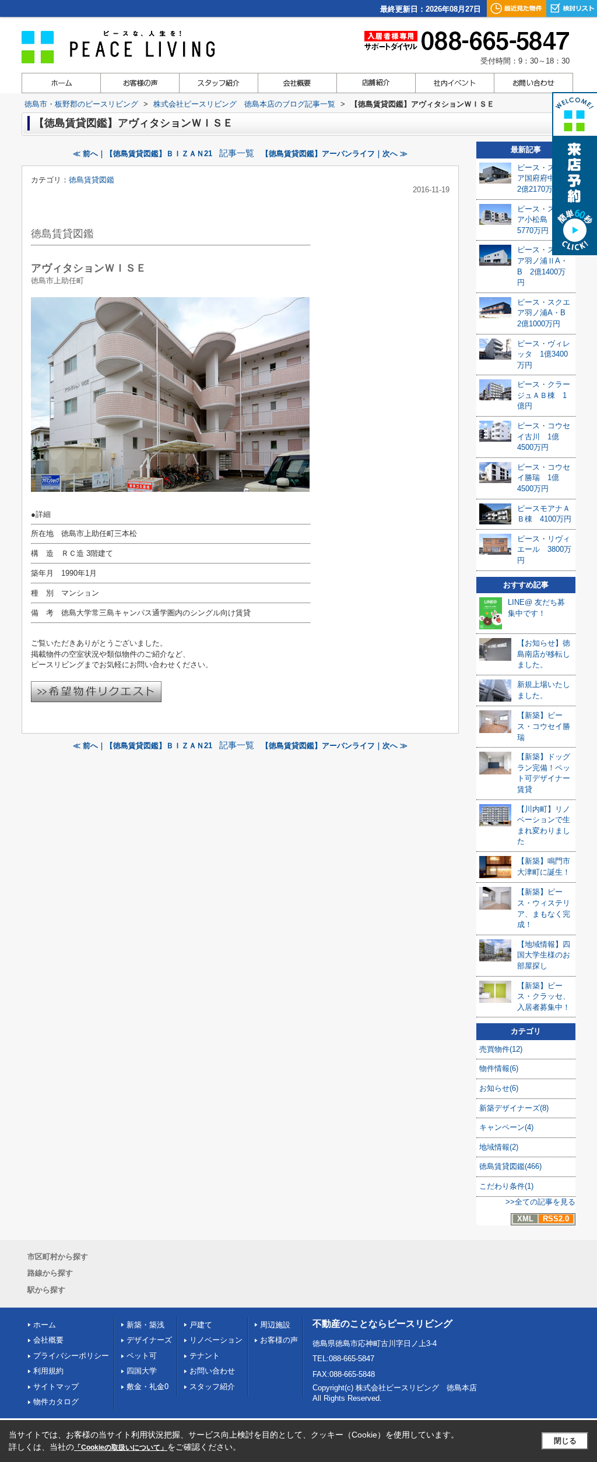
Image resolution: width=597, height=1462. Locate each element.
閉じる (565, 1440)
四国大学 (142, 1370)
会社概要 (48, 1340)
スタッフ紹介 (212, 1386)
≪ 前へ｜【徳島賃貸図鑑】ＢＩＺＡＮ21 (142, 153)
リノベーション (216, 1340)
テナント (204, 1355)
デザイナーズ (149, 1340)
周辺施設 (275, 1324)
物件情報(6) (498, 1068)
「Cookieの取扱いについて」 (120, 1447)
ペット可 (142, 1355)
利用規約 (48, 1370)
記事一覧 (236, 153)
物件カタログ (56, 1401)
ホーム (44, 1324)
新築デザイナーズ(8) (514, 1108)
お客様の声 (279, 1340)
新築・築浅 (145, 1324)
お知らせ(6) (498, 1088)
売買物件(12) (500, 1049)
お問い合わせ (212, 1370)
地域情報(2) (498, 1147)
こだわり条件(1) (506, 1186)
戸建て (200, 1324)
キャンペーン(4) (506, 1127)
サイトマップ (56, 1386)
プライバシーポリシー (71, 1355)
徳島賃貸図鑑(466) (510, 1166)
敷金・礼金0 (147, 1386)
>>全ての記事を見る (540, 1201)
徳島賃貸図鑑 (91, 179)
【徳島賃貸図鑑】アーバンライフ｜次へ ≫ (334, 153)
